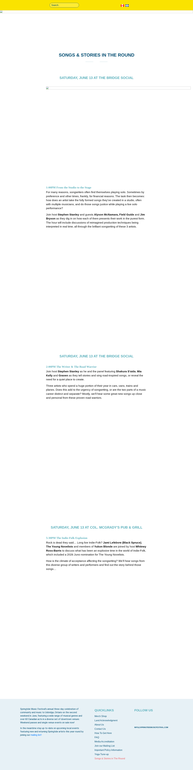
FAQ (97, 737)
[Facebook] (137, 718)
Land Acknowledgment (106, 720)
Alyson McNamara (59, 284)
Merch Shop (101, 716)
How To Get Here (103, 733)
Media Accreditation (104, 741)
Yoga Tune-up (102, 754)
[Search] (76, 5)
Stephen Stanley (111, 343)
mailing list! (36, 735)
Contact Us (100, 729)
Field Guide (107, 284)
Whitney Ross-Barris (60, 686)
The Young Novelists (113, 627)
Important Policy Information (108, 750)
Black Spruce (56, 627)
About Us (99, 724)
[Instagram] (154, 718)
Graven (52, 456)
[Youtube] (146, 718)
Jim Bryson (54, 343)
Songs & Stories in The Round (110, 758)
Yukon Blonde (109, 686)
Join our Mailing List (105, 746)
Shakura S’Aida (57, 515)
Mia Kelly (106, 456)
